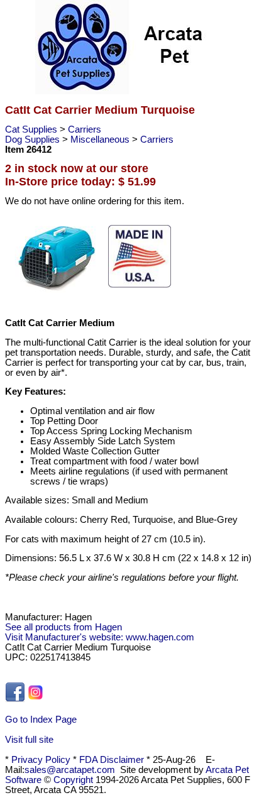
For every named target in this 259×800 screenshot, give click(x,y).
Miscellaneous (101, 139)
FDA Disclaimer (111, 760)
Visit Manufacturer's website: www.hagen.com (99, 637)
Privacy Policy (40, 760)
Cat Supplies (32, 129)
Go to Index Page (41, 720)
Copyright (73, 780)
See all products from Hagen (63, 627)
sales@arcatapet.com (70, 770)
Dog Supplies (33, 139)
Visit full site (29, 740)
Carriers (84, 129)
